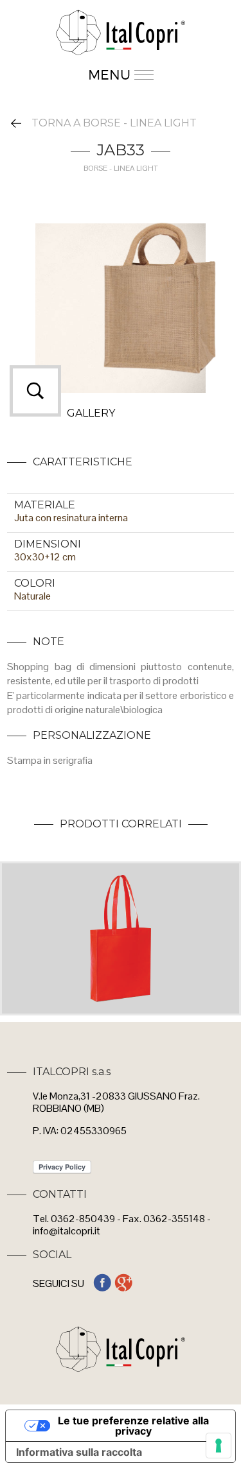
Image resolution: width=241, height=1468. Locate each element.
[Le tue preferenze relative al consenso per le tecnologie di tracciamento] (218, 1445)
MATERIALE (44, 505)
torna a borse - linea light (114, 123)
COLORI (34, 583)
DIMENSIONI (47, 544)
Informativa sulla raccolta (79, 1452)
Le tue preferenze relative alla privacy (133, 1425)
